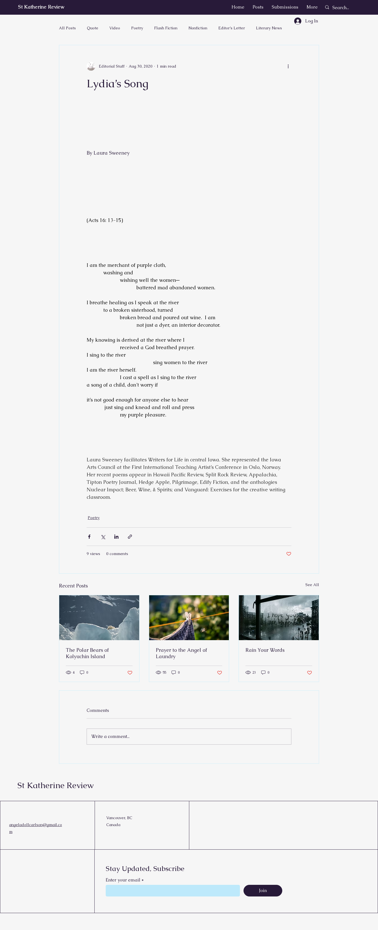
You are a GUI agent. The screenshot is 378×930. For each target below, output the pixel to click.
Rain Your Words (264, 650)
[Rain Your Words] (279, 617)
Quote (92, 27)
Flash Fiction (165, 27)
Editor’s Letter (231, 27)
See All (312, 584)
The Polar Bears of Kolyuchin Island (87, 653)
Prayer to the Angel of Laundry (181, 653)
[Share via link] (130, 536)
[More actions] (288, 66)
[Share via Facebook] (89, 536)
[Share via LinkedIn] (116, 536)
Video (114, 27)
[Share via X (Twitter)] (102, 536)
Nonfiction (197, 27)
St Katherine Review (41, 7)
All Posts (67, 27)
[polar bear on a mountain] (99, 617)
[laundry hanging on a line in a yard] (189, 617)
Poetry (137, 27)
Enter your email (123, 880)
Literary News (269, 27)
